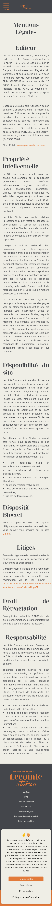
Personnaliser (26, 891)
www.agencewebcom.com (30, 145)
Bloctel (6, 533)
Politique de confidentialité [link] (26, 897)
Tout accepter (26, 878)
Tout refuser (26, 885)
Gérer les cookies (26, 821)
